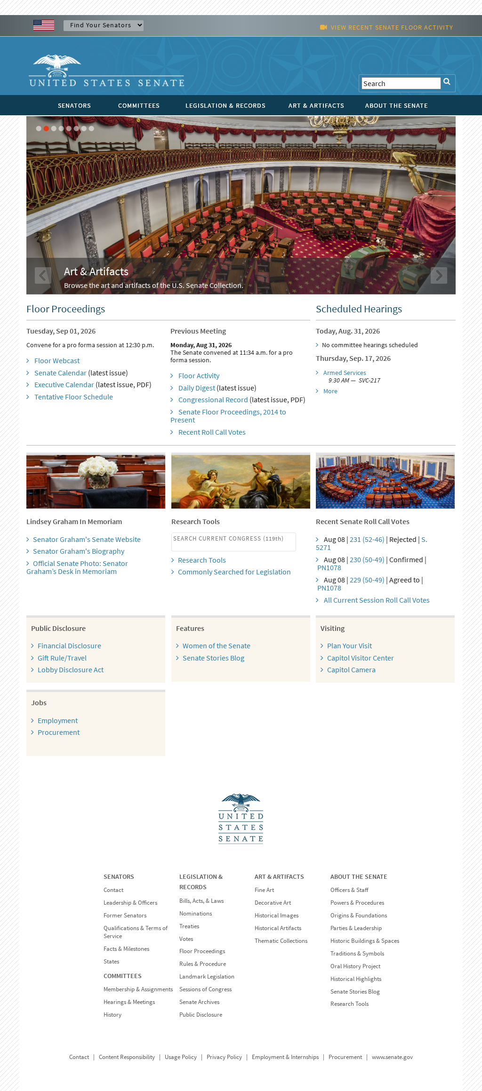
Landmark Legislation (206, 976)
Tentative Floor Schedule (73, 396)
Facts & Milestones (126, 949)
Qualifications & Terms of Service (136, 932)
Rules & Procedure (202, 964)
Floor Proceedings (202, 951)
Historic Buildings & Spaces (364, 941)
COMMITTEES (139, 105)
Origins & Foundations (358, 915)
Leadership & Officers (130, 903)
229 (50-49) (367, 579)
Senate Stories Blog (213, 657)
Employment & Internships (285, 1057)
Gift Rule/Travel (62, 657)
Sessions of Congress (205, 989)
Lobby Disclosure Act (71, 669)
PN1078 (329, 567)
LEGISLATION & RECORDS (225, 105)
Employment (58, 720)
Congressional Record (213, 399)
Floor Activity (198, 375)
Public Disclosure (200, 1015)
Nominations (195, 913)
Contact (113, 890)
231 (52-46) (367, 539)
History (112, 1015)
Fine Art (264, 890)
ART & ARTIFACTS (316, 105)
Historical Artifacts (278, 928)
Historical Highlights (355, 979)
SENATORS (74, 105)
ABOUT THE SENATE (396, 105)
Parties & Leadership (356, 928)
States (111, 961)
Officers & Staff (349, 890)
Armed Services (344, 372)
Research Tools (202, 560)
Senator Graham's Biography (78, 551)
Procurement (59, 732)
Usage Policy (181, 1057)
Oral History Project (355, 966)
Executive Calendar (64, 384)
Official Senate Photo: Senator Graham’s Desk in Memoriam (77, 567)
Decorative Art (273, 903)
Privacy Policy (224, 1057)
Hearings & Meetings (129, 1002)
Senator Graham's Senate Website (87, 539)
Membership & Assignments (138, 989)
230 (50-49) (367, 559)
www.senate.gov (392, 1057)
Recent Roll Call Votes (212, 432)
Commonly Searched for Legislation (234, 571)
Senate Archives (199, 1002)
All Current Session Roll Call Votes (377, 600)
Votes (186, 939)
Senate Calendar (60, 372)
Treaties (189, 926)
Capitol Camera (351, 669)
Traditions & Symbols (357, 953)
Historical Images (276, 915)
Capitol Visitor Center (360, 657)
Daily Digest (196, 387)
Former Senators (125, 915)
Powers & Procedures (357, 903)
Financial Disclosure (69, 645)
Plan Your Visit (349, 645)
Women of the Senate (216, 645)
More (330, 391)
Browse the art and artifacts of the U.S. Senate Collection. (153, 285)
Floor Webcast (57, 360)
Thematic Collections (281, 941)
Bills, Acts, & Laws (201, 901)
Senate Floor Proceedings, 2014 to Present (228, 416)
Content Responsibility (127, 1057)
